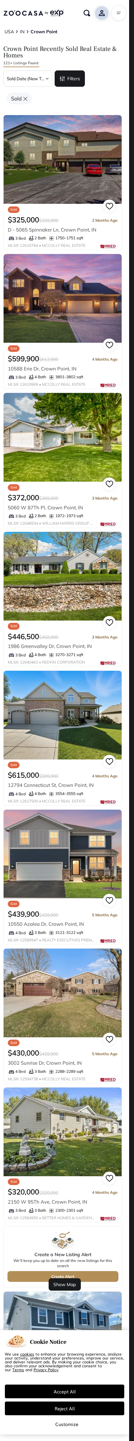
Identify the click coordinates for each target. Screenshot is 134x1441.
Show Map (64, 1284)
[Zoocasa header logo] (33, 13)
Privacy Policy (46, 1370)
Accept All (65, 1391)
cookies (27, 1354)
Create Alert (62, 1276)
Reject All (65, 1408)
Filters (73, 79)
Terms (18, 1370)
